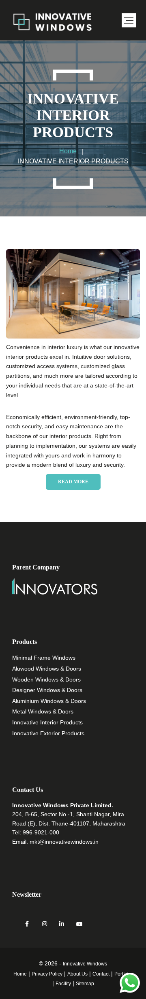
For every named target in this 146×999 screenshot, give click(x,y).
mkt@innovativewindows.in (64, 841)
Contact (101, 974)
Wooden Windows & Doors (46, 679)
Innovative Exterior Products (48, 733)
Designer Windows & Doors (47, 690)
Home (20, 974)
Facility (63, 983)
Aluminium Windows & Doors (49, 701)
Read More (73, 482)
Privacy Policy (47, 974)
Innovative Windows (85, 964)
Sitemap (85, 983)
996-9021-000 (41, 832)
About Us (77, 974)
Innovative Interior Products (47, 722)
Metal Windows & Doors (42, 711)
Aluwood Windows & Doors (46, 668)
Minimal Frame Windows (43, 657)
